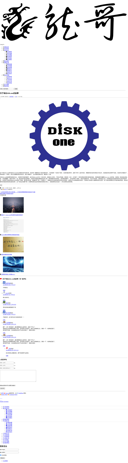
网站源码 (6, 61)
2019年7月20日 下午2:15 (9, 314)
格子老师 (8, 312)
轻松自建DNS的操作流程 (6, 193)
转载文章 (6, 62)
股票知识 (9, 68)
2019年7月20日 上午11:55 (9, 324)
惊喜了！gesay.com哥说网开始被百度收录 (12, 215)
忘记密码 (5, 461)
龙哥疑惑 (9, 56)
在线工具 (6, 438)
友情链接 (9, 76)
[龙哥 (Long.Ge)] (64, 22)
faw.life (7, 293)
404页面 (6, 439)
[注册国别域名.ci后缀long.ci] (13, 271)
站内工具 (9, 81)
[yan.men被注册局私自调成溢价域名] (13, 232)
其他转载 (9, 67)
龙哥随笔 (9, 51)
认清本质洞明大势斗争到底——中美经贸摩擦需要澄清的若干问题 (18, 192)
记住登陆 (4, 455)
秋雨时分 (9, 70)
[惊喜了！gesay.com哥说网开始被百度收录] (13, 212)
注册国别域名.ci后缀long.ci (8, 274)
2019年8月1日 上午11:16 (12, 350)
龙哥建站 (9, 59)
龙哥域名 (9, 57)
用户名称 (2, 449)
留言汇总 (9, 78)
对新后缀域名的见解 (6, 254)
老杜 (7, 303)
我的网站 (6, 86)
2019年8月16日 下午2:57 (9, 284)
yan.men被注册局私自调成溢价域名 (10, 234)
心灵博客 (8, 322)
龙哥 (10, 348)
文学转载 (9, 65)
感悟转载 (9, 64)
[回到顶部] (64, 398)
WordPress (20, 393)
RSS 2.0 (5, 189)
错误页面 (9, 82)
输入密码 (2, 452)
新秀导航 (8, 283)
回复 (4, 290)
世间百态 (9, 73)
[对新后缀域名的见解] (13, 252)
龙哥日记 (6, 50)
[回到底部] (64, 400)
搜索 (16, 88)
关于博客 (6, 84)
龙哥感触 (9, 54)
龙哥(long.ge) (5, 393)
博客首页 (6, 47)
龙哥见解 (9, 53)
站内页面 (6, 75)
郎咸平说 (9, 71)
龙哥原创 (6, 48)
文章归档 (9, 79)
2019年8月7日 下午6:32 (9, 294)
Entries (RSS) (4, 394)
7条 (16, 96)
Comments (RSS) (13, 394)
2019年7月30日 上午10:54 (9, 304)
